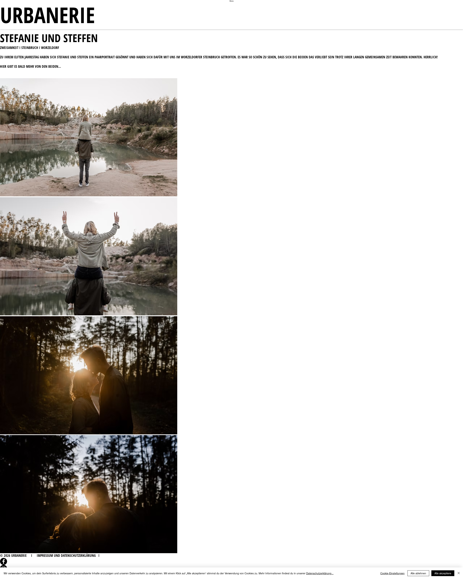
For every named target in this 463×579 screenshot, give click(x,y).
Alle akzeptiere (442, 573)
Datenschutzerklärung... (320, 573)
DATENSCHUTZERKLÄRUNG (78, 555)
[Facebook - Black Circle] (231, 561)
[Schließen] (458, 573)
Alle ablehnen (418, 573)
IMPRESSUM (45, 555)
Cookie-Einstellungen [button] (392, 573)
